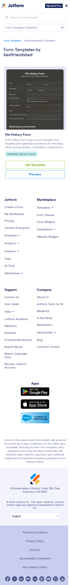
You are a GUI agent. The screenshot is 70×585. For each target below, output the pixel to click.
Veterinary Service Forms (21, 154)
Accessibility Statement (35, 558)
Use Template (35, 165)
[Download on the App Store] (35, 404)
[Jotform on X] (14, 578)
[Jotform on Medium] (28, 578)
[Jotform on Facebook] (7, 578)
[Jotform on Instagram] (55, 578)
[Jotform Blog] (35, 578)
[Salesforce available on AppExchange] (35, 417)
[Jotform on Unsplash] (62, 578)
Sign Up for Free (53, 5)
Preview (35, 174)
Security (35, 549)
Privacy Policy (35, 541)
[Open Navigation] (66, 6)
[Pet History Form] (35, 98)
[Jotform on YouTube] (48, 578)
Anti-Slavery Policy (35, 567)
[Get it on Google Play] (35, 391)
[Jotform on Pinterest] (41, 578)
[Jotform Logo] (13, 6)
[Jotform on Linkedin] (21, 578)
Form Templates (13, 40)
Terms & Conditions (35, 532)
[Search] (7, 17)
